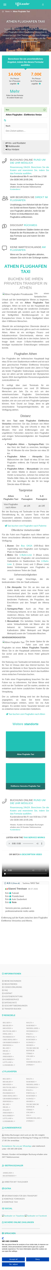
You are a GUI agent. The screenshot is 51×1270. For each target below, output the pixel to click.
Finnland (7, 1034)
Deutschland (9, 1031)
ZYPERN (29, 1121)
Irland (6, 1048)
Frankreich (8, 1037)
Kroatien (7, 1028)
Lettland (7, 1062)
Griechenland (9, 1039)
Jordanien (7, 1056)
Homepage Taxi (10, 1202)
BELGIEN (6, 1079)
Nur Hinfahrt (13, 149)
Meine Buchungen (12, 981)
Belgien (6, 1022)
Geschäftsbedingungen (15, 1006)
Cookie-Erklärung (13, 987)
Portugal (30, 1037)
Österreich (31, 1031)
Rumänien (30, 1039)
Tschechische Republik (32, 1049)
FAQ (6, 990)
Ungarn (29, 1056)
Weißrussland (33, 1118)
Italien (6, 1054)
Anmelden (7, 1173)
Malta (29, 1022)
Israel (6, 1051)
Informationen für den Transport (20, 1196)
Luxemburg (8, 1065)
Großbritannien (10, 1042)
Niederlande (32, 1028)
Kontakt (8, 993)
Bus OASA (26, 546)
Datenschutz (10, 1003)
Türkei (29, 1053)
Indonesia (7, 1045)
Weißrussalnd (33, 1062)
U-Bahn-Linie (25, 555)
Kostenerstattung (13, 996)
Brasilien (7, 1025)
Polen (29, 1034)
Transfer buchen (12, 1009)
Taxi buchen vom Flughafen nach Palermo (26, 526)
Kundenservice (11, 1000)
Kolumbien (8, 1059)
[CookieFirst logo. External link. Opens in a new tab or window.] (3, 1238)
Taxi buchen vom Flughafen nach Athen (26, 714)
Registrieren (10, 984)
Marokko (30, 1025)
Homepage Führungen (14, 1199)
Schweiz (30, 1042)
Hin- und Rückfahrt (17, 143)
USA (28, 1059)
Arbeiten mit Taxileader (16, 1182)
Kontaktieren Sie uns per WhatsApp (16, 1146)
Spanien (29, 1045)
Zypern (29, 1065)
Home (7, 11)
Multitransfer (14, 146)
